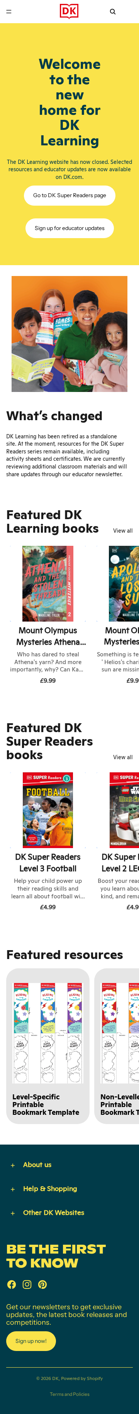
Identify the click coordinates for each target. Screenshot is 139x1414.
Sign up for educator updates (70, 228)
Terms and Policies (70, 1394)
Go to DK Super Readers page (69, 195)
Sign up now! (31, 1340)
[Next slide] (124, 616)
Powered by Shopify (82, 1378)
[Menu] (9, 11)
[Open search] (112, 11)
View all (123, 530)
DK (55, 1378)
